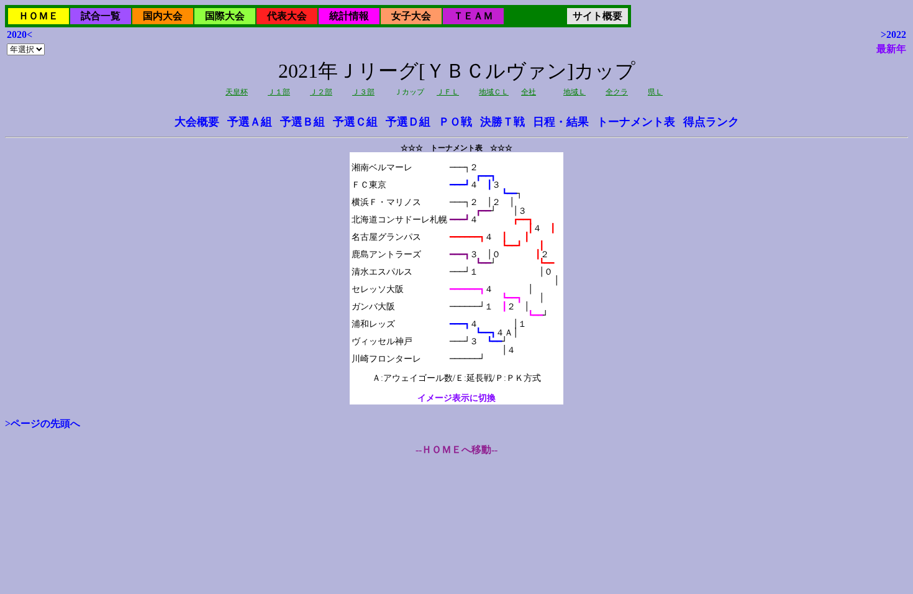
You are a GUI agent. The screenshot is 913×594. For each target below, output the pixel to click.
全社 (528, 92)
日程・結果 (561, 122)
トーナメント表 (636, 122)
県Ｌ (655, 92)
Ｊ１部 (279, 92)
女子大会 (411, 16)
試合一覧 (100, 16)
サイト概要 (597, 16)
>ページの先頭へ (42, 423)
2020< (19, 34)
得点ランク (711, 122)
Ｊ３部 (363, 92)
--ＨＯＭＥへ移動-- (456, 449)
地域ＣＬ (494, 92)
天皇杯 (236, 92)
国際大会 (225, 16)
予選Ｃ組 (355, 122)
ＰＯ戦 (455, 122)
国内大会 (163, 16)
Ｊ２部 (321, 92)
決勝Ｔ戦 (502, 122)
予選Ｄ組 (408, 122)
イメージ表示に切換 (456, 398)
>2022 (893, 34)
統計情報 (349, 16)
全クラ (617, 92)
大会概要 (197, 122)
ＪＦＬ (448, 92)
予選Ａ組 (249, 122)
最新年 (891, 48)
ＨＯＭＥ (38, 16)
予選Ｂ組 (302, 122)
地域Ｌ (574, 92)
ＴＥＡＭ (473, 16)
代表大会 (287, 16)
